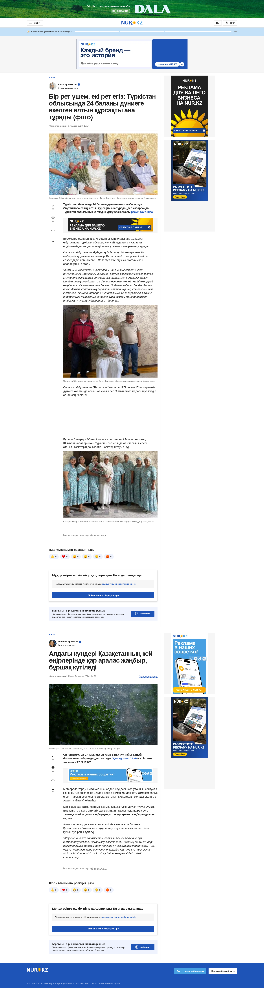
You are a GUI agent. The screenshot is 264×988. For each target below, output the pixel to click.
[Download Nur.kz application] (132, 9)
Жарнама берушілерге (223, 971)
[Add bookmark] (53, 240)
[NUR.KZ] (132, 22)
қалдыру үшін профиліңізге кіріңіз (119, 584)
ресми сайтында (142, 211)
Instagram (145, 613)
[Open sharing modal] (53, 229)
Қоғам (52, 77)
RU (217, 23)
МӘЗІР (37, 23)
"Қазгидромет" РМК (124, 758)
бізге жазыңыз (99, 535)
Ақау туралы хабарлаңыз (190, 971)
